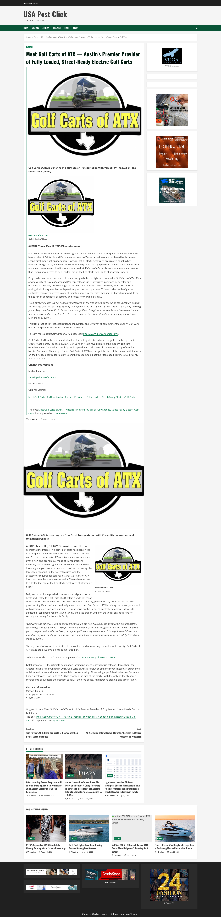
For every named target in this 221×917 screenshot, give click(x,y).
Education (57, 28)
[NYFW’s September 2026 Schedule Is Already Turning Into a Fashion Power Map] (46, 828)
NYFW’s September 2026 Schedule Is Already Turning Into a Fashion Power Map (45, 846)
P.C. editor (33, 419)
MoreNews (120, 914)
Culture (45, 28)
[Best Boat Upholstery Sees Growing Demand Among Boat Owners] (89, 828)
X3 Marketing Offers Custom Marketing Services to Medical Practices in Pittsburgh (113, 733)
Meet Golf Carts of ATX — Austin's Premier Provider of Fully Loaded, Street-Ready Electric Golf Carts (81, 397)
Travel (75, 28)
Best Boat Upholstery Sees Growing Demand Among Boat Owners (85, 846)
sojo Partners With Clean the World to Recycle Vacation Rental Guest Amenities (52, 733)
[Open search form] (196, 27)
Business (35, 28)
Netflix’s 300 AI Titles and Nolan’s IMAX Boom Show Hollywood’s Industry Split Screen (130, 848)
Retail (66, 28)
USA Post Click (45, 14)
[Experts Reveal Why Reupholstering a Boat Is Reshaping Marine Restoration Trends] (175, 828)
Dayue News (60, 413)
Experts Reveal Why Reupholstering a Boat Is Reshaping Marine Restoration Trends (174, 846)
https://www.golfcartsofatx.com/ (100, 333)
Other (74, 838)
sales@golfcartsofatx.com (42, 377)
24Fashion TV (169, 903)
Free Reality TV (110, 882)
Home (26, 28)
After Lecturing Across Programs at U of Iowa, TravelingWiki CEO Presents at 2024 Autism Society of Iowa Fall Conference (44, 787)
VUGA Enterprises (172, 66)
